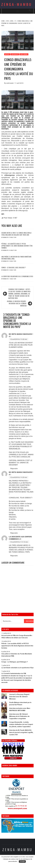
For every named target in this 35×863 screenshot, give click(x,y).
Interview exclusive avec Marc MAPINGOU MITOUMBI (19, 709)
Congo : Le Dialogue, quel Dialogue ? (13, 267)
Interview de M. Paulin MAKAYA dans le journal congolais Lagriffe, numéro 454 (21, 732)
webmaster (10, 83)
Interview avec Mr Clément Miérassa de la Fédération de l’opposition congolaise (19, 716)
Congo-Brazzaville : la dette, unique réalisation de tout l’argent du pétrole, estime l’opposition (21, 724)
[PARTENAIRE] (17, 794)
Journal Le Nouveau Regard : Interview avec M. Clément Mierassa (17, 303)
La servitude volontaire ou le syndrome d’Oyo (17, 276)
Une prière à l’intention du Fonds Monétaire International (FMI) (16, 258)
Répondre (14, 468)
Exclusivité (15, 54)
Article (7, 54)
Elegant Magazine (13, 860)
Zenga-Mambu (16, 4)
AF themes (24, 860)
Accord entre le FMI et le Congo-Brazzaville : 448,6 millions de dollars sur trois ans (16, 234)
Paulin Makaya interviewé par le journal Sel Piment (20, 703)
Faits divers (23, 54)
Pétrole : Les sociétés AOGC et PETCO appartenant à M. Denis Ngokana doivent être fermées (17, 246)
